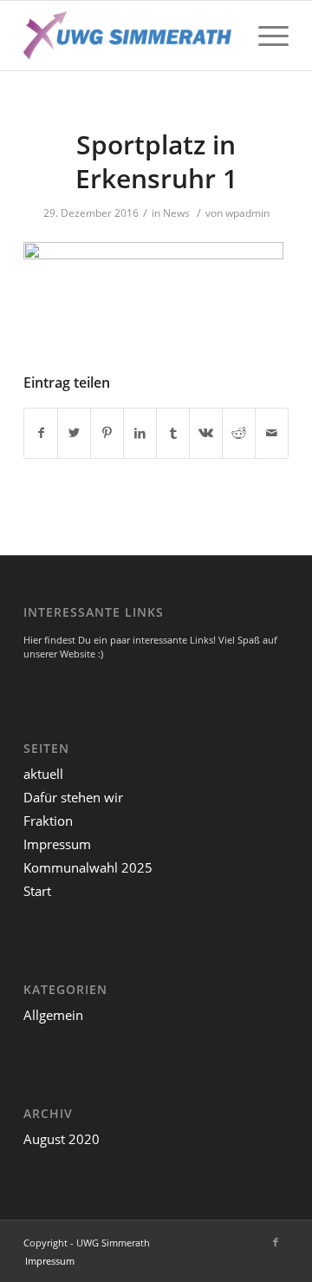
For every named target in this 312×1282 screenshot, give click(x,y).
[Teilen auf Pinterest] (107, 433)
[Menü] (265, 35)
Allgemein (53, 1015)
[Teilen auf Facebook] (40, 433)
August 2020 (61, 1139)
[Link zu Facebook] (276, 1242)
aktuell (43, 773)
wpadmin (247, 213)
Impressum (57, 844)
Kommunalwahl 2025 (88, 867)
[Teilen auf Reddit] (239, 433)
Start (37, 890)
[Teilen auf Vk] (206, 433)
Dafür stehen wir (73, 797)
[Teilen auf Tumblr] (173, 433)
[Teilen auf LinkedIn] (140, 433)
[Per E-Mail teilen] (272, 433)
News (176, 213)
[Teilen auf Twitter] (74, 433)
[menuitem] (50, 1260)
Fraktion (48, 820)
